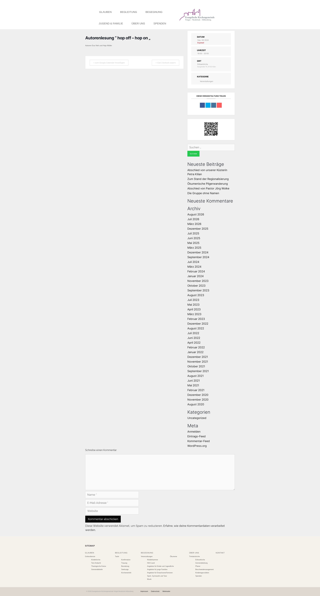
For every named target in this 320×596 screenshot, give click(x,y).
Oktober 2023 (196, 285)
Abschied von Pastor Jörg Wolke (208, 188)
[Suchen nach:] (211, 147)
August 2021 (195, 375)
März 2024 (194, 266)
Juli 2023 (193, 299)
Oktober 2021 (196, 366)
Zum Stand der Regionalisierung (208, 179)
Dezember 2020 (197, 394)
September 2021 (198, 371)
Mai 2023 (193, 304)
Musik (149, 579)
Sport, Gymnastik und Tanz (157, 576)
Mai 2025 (193, 243)
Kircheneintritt (126, 573)
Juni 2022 (193, 337)
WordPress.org (197, 445)
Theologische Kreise (98, 566)
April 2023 (194, 309)
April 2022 (193, 342)
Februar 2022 (196, 347)
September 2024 (198, 257)
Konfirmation (125, 560)
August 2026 (195, 214)
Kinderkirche (95, 560)
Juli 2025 (193, 233)
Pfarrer (197, 566)
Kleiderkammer (152, 560)
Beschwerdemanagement (204, 569)
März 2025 (194, 247)
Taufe (117, 556)
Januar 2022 (195, 352)
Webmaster (166, 591)
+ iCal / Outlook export (166, 62)
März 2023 (194, 314)
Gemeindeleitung (201, 563)
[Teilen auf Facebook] (202, 105)
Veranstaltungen (206, 81)
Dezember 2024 (197, 252)
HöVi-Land (151, 563)
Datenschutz (155, 591)
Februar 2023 (196, 318)
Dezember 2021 (197, 356)
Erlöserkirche (200, 560)
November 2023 (197, 281)
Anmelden (193, 431)
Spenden (160, 23)
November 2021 (197, 361)
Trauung (124, 563)
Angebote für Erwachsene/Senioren (160, 573)
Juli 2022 (193, 333)
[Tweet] (208, 105)
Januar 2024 (195, 276)
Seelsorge (124, 569)
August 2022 (195, 328)
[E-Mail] (219, 105)
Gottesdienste (90, 556)
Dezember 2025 (197, 228)
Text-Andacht (96, 563)
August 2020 (195, 404)
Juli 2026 (193, 219)
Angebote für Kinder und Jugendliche (160, 566)
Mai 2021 (193, 385)
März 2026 (194, 224)
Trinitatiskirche (194, 556)
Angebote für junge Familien (157, 569)
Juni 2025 (193, 238)
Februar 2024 (196, 271)
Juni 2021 (193, 380)
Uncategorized (196, 418)
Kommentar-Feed (198, 441)
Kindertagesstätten (202, 573)
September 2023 (198, 290)
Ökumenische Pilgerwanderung (207, 183)
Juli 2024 (193, 262)
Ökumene (173, 556)
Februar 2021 (195, 390)
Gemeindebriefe (97, 569)
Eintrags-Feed (196, 436)
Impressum (144, 591)
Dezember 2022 (197, 323)
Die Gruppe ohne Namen (203, 193)
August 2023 (195, 295)
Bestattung (125, 566)
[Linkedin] (213, 105)
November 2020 (197, 399)
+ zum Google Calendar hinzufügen (109, 62)
